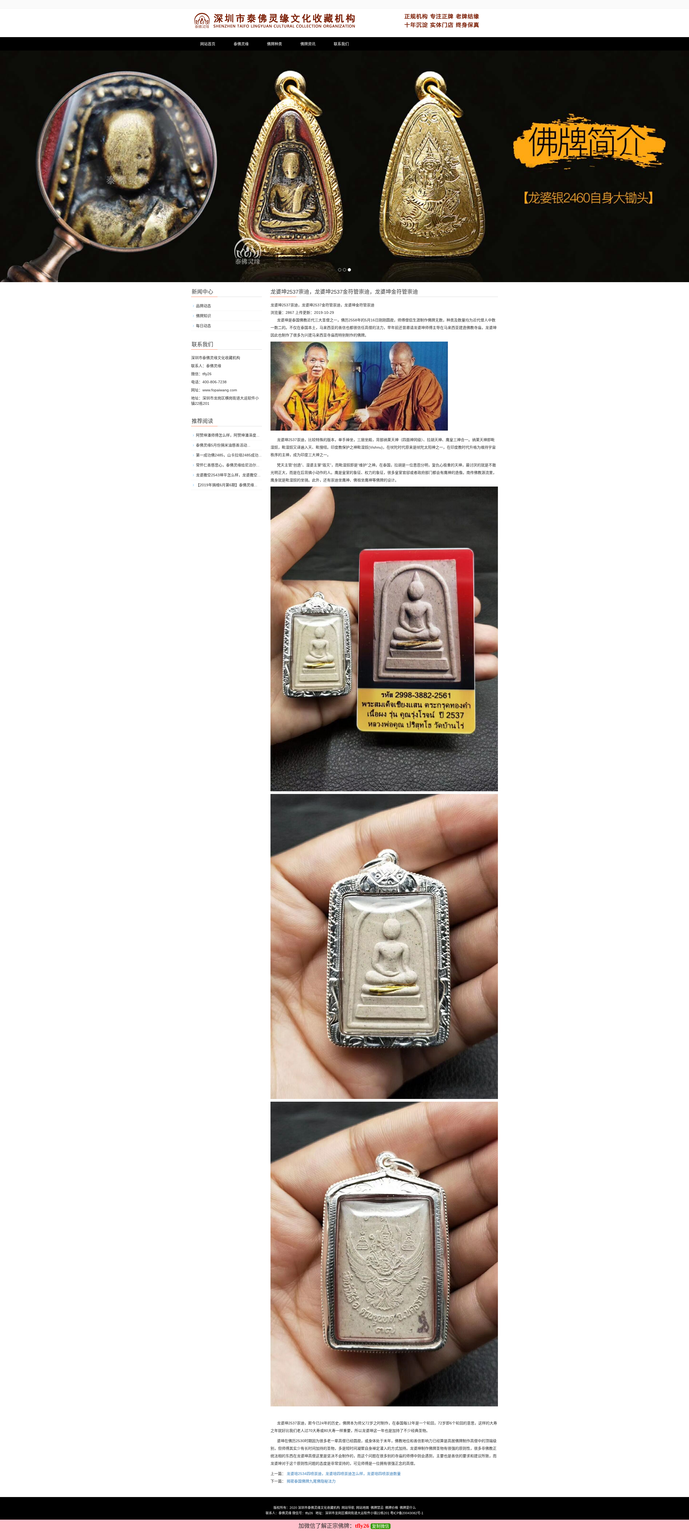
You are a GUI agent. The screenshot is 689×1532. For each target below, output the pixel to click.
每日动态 (203, 326)
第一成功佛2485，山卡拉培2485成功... (229, 455)
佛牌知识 (203, 316)
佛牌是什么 (408, 1508)
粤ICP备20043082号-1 (406, 1513)
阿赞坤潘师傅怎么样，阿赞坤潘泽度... (227, 435)
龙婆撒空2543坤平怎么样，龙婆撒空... (228, 475)
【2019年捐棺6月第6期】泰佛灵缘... (226, 485)
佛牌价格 (391, 1508)
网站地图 (362, 1508)
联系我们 (341, 44)
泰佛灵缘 (241, 44)
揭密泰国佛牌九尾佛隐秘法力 (311, 1481)
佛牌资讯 (307, 44)
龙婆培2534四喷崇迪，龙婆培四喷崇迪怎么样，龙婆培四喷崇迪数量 (344, 1473)
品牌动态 (203, 306)
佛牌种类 (274, 44)
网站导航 (348, 1508)
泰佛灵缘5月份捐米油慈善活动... (223, 445)
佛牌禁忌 (377, 1508)
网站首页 (207, 44)
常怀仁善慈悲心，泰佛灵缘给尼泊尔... (227, 465)
